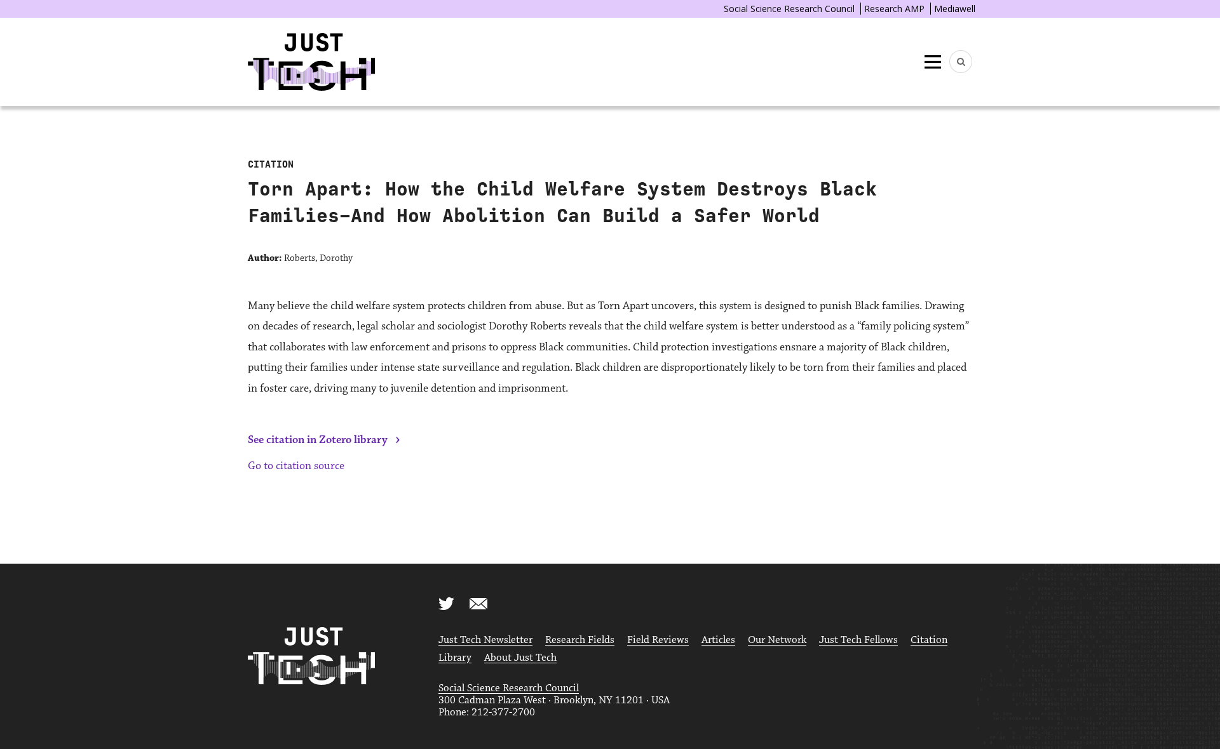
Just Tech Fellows (858, 640)
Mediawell (954, 9)
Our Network (777, 640)
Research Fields (579, 640)
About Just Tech (520, 658)
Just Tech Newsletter (485, 640)
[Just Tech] (311, 62)
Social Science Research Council (789, 9)
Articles (718, 640)
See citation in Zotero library (318, 440)
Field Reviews (658, 640)
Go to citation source (296, 466)
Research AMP (894, 9)
